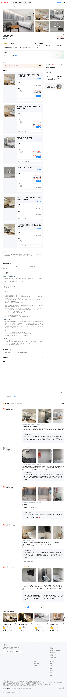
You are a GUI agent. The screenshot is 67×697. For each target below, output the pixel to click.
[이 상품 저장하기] (63, 34)
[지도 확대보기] (61, 392)
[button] (9, 79)
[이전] (26, 607)
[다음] (41, 607)
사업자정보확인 (39, 681)
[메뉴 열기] (64, 2)
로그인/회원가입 (58, 2)
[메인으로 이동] (4, 2)
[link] (6, 6)
